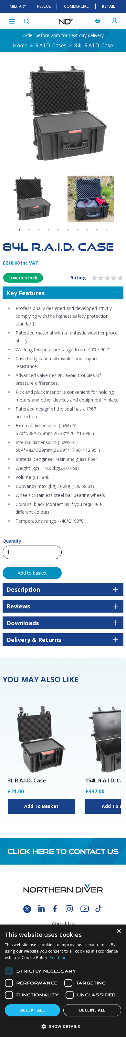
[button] (63, 1026)
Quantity (12, 541)
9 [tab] (97, 230)
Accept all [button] (32, 1010)
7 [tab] (77, 230)
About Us (63, 923)
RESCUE (44, 6)
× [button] (118, 931)
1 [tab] (19, 230)
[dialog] (63, 981)
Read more (60, 957)
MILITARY (18, 6)
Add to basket (32, 573)
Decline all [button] (92, 1010)
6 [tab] (68, 230)
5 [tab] (58, 230)
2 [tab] (29, 230)
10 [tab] (106, 230)
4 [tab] (48, 230)
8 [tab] (87, 230)
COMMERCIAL (76, 6)
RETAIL (108, 6)
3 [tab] (39, 230)
